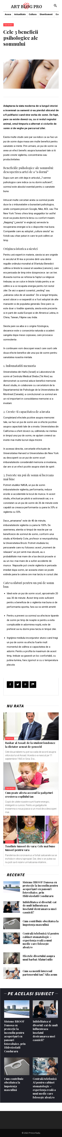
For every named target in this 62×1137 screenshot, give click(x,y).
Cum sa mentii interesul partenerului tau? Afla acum (40, 972)
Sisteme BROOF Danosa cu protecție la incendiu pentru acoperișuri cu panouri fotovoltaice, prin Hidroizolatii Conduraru (40, 889)
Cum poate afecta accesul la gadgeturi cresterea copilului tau (29, 794)
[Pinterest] (25, 684)
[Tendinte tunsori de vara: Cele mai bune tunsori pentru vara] (31, 830)
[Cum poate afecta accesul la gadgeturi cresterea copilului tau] (31, 776)
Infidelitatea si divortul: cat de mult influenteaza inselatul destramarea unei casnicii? (39, 907)
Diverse (9, 842)
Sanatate (8, 25)
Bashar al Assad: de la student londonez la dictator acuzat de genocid (30, 744)
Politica (9, 738)
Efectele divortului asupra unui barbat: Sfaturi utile (39, 957)
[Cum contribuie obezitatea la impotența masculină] (11, 923)
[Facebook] (10, 684)
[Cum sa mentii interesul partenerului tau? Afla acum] (11, 973)
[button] (55, 5)
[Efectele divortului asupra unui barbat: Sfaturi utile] (11, 958)
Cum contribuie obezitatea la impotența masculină (41, 922)
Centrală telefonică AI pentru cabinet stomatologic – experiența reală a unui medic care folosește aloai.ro (41, 940)
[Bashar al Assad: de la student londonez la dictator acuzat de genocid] (31, 726)
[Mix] (33, 684)
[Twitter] (17, 684)
